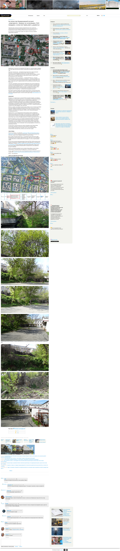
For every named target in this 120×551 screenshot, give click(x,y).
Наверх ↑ (11, 470)
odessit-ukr (9, 490)
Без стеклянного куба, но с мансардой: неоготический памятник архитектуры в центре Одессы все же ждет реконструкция (22, 461)
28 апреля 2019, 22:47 (15, 528)
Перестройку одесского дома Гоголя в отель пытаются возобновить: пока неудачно (17, 452)
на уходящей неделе (61, 73)
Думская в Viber (54, 239)
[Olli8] (2, 478)
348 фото (44, 442)
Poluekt (6, 503)
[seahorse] (4, 515)
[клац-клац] (4, 484)
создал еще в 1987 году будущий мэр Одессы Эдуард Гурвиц (23, 133)
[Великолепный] (2, 498)
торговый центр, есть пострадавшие (58, 59)
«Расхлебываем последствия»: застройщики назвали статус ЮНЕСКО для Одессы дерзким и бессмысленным (29, 452)
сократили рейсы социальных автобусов (62, 29)
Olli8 (5, 479)
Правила (16, 546)
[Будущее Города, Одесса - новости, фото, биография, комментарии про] (37, 442)
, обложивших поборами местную (61, 82)
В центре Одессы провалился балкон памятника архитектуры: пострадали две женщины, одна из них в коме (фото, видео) (24, 463)
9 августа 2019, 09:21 (15, 516)
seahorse (9, 516)
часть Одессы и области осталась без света (60, 33)
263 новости (41, 442)
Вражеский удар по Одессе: (58, 57)
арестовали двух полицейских (61, 81)
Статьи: (52, 108)
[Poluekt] (2, 503)
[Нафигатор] (4, 512)
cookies (61, 549)
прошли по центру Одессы (58, 99)
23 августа (53, 67)
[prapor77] (2, 530)
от (58, 77)
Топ (44, 15)
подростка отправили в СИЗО (58, 47)
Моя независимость (66, 62)
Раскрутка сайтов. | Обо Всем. (18, 529)
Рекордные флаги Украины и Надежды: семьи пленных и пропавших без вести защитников (59, 97)
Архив (38, 15)
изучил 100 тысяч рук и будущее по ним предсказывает (61, 38)
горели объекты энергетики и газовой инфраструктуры (58, 53)
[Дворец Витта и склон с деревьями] (25, 227)
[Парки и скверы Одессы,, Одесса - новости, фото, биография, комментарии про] (26, 440)
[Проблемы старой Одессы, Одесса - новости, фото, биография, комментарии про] (14, 442)
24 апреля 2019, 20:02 (16, 490)
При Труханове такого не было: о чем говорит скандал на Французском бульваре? (20, 458)
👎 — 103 (17, 432)
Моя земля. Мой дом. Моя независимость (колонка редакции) (90, 9)
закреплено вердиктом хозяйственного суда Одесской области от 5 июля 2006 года (24, 144)
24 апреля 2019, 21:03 (18, 484)
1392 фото (30, 442)
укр (87, 15)
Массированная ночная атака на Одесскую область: (59, 52)
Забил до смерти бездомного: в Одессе (60, 46)
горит (54, 58)
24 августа (53, 21)
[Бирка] (2, 521)
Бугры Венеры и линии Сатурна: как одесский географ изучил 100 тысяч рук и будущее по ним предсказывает (12, 9)
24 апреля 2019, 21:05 (13, 503)
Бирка (6, 522)
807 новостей (31, 441)
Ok (64, 549)
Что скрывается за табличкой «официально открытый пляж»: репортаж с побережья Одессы (64, 111)
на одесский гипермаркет (58, 44)
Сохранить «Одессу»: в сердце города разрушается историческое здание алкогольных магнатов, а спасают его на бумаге (24, 466)
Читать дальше (53, 192)
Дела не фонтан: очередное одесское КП (60, 75)
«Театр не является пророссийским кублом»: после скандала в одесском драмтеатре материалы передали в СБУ (63, 118)
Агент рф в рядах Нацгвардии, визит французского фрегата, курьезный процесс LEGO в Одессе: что (61, 71)
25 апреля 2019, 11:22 (16, 510)
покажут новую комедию (62, 91)
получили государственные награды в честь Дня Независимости (62, 25)
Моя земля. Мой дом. (57, 62)
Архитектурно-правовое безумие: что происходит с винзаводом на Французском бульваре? (21, 459)
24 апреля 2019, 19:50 (11, 479)
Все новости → (53, 102)
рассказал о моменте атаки (57, 43)
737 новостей (18, 442)
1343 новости (7, 441)
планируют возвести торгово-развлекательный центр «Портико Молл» (26, 151)
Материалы (30, 15)
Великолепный (9, 496)
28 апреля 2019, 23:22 (15, 534)
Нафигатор (9, 510)
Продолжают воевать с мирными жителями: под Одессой (57, 86)
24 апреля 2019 (10, 19)
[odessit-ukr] (3, 490)
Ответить (6, 482)
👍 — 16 (16, 430)
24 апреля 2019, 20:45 (16, 496)
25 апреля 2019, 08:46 (12, 522)
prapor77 (7, 528)
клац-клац (10, 484)
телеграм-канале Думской (19, 428)
